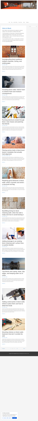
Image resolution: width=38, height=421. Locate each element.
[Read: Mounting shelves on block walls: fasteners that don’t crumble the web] (13, 324)
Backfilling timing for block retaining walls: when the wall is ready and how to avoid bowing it (13, 212)
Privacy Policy (20, 22)
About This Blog (15, 22)
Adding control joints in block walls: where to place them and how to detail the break (13, 303)
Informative (7, 155)
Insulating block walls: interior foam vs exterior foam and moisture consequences (13, 91)
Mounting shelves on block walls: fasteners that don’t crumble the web (13, 334)
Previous (3, 348)
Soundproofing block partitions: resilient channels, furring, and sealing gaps (12, 61)
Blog (11, 22)
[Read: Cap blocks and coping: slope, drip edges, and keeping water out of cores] (13, 263)
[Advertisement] (19, 16)
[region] (9, 416)
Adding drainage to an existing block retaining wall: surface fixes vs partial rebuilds (13, 243)
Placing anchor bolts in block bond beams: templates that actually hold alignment (13, 152)
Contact (24, 22)
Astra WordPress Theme (26, 353)
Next (24, 348)
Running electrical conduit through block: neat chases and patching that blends (13, 122)
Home (9, 22)
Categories (27, 22)
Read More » (3, 71)
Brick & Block (3, 64)
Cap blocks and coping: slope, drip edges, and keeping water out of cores (13, 273)
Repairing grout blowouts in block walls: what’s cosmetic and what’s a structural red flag (13, 182)
